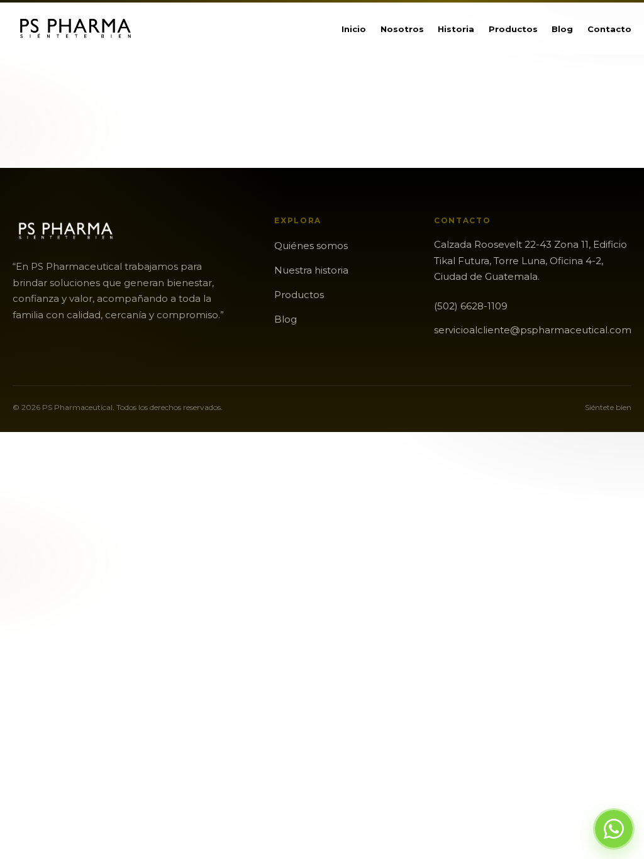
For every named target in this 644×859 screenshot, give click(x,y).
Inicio (353, 29)
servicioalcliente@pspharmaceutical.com (532, 330)
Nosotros (402, 29)
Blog (562, 29)
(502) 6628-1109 (471, 306)
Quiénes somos (311, 246)
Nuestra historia (311, 270)
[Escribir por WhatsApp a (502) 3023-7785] (614, 829)
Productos (513, 29)
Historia (456, 29)
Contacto (609, 29)
